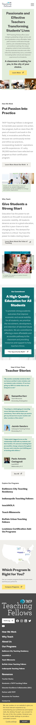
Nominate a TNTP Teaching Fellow (14, 683)
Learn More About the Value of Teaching (16, 242)
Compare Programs (12, 587)
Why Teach (7, 636)
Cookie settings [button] (11, 721)
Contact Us (6, 701)
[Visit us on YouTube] (3, 626)
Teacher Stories (7, 679)
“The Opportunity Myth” (16, 351)
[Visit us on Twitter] (29, 621)
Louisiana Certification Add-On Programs (17, 530)
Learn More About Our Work (15, 164)
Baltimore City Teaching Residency (14, 490)
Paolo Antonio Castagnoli (19, 460)
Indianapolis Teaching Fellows (17, 498)
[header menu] (32, 4)
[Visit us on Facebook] (17, 621)
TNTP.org (7, 620)
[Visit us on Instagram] (21, 621)
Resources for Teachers (10, 696)
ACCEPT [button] (24, 721)
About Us (7, 641)
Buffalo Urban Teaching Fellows (14, 520)
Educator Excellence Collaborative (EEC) (17, 687)
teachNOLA (8, 505)
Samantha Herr (19, 396)
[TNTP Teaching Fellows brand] (6, 4)
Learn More (16, 72)
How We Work (9, 631)
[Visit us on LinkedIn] (25, 621)
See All (16, 473)
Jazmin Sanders (20, 426)
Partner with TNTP (8, 692)
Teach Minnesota (11, 512)
